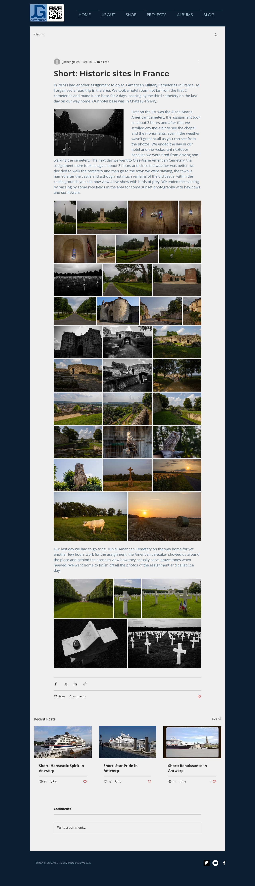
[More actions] (198, 61)
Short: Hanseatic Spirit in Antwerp (61, 768)
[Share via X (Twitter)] (65, 684)
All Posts (39, 34)
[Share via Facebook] (56, 684)
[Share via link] (85, 684)
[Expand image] (65, 217)
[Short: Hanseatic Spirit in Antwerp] (63, 742)
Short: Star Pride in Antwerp (121, 768)
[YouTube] (215, 863)
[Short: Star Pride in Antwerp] (127, 742)
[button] (216, 34)
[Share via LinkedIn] (75, 684)
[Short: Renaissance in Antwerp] (192, 742)
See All (216, 718)
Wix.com (86, 862)
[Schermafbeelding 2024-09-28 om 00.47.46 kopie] (207, 863)
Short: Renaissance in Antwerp (187, 768)
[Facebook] (224, 863)
